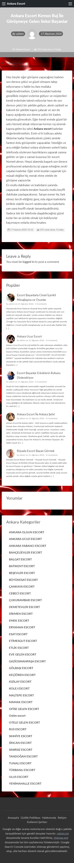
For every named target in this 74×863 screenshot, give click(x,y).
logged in (28, 261)
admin (20, 33)
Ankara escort (43, 128)
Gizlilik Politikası (30, 817)
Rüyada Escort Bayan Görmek (36, 451)
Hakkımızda (49, 817)
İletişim (62, 817)
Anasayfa (13, 817)
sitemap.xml (61, 838)
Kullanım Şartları (37, 822)
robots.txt (63, 833)
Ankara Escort (16, 3)
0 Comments (41, 304)
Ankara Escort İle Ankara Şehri (36, 414)
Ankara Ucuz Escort (29, 336)
